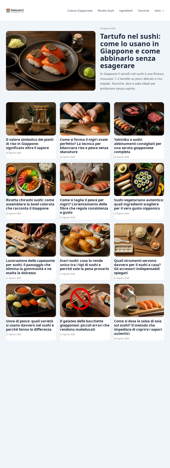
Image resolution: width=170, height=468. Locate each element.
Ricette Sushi (106, 10)
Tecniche (143, 10)
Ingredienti (126, 10)
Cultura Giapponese (79, 10)
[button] (162, 10)
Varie (157, 10)
